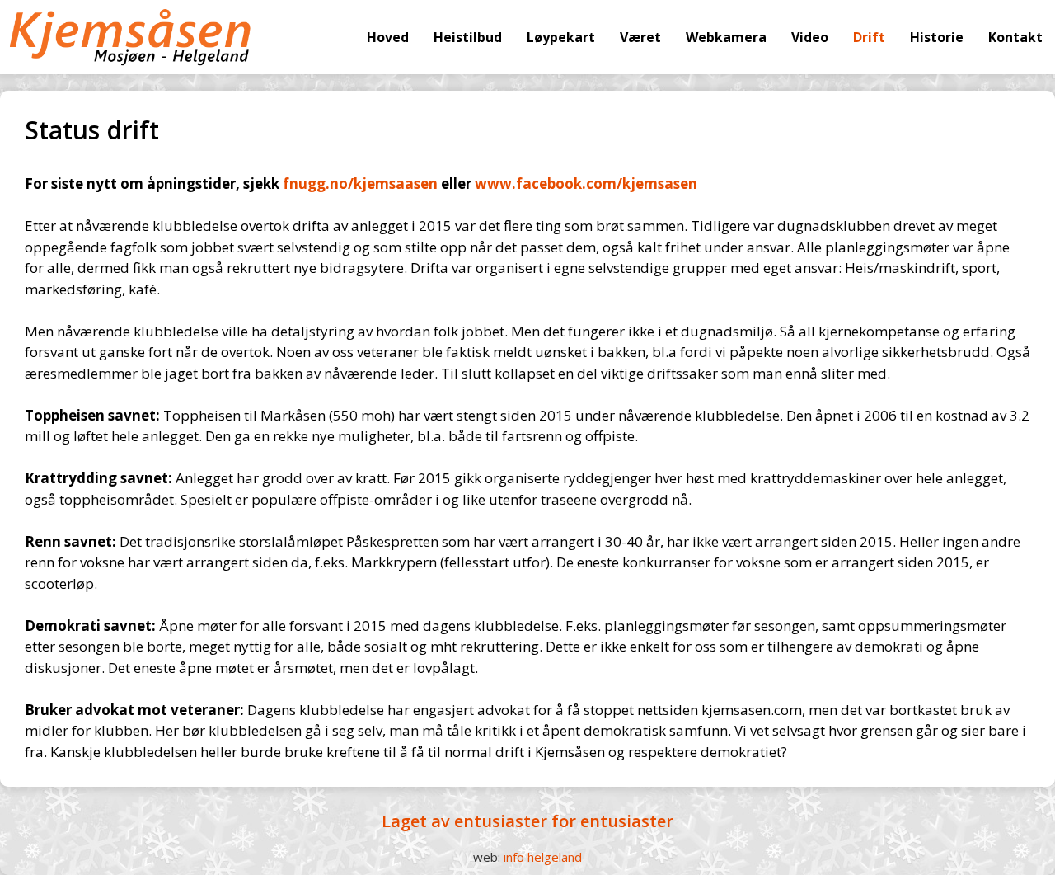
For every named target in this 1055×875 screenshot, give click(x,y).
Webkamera (726, 37)
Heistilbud (468, 37)
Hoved (388, 37)
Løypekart (561, 37)
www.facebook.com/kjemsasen (586, 183)
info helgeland (543, 857)
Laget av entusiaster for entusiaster (527, 821)
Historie (937, 37)
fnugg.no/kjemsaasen (360, 183)
